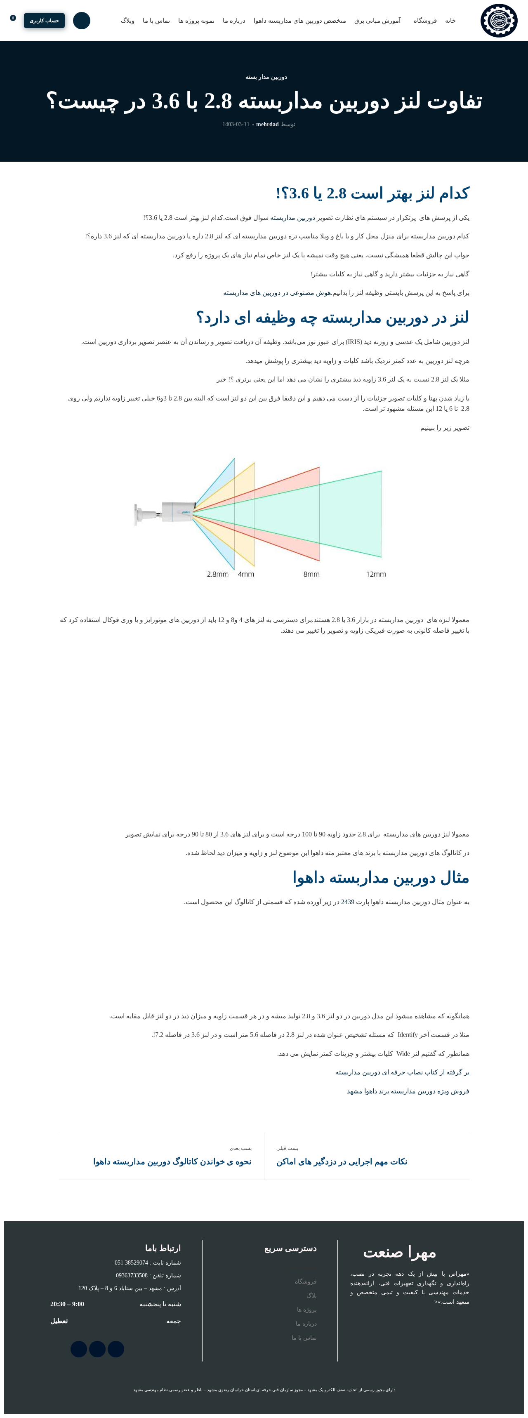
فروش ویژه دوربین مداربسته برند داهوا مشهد (407, 1091)
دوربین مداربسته (292, 217)
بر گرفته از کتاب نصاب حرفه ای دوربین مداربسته (401, 1072)
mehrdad (267, 124)
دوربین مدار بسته (266, 77)
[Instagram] (116, 1349)
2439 (347, 901)
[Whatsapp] (79, 1349)
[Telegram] (97, 1349)
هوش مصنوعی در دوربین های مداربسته (277, 292)
